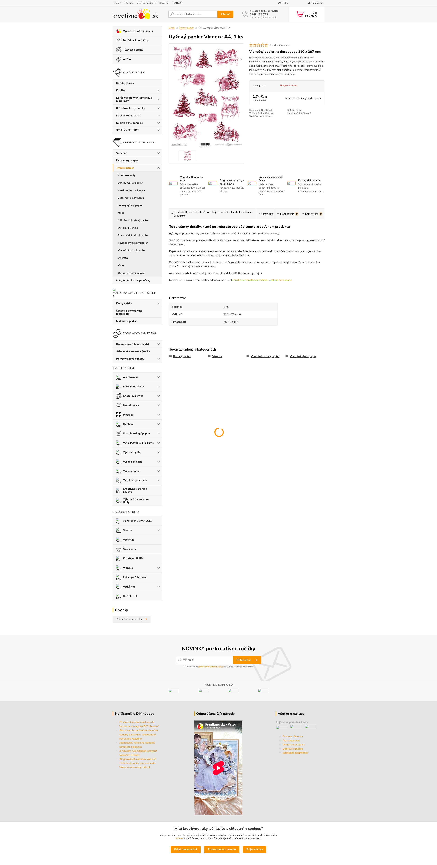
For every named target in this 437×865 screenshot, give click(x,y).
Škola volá (129, 549)
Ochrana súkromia (293, 736)
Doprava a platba (293, 748)
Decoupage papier (127, 160)
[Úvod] (139, 14)
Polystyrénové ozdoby (130, 358)
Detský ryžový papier (130, 182)
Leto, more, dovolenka (131, 197)
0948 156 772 (259, 14)
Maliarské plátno (126, 321)
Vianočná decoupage (303, 356)
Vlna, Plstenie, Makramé (138, 443)
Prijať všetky (254, 849)
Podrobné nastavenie (222, 849)
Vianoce (128, 568)
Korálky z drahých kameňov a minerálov (134, 99)
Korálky (121, 90)
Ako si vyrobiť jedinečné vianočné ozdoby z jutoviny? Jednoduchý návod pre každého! (138, 734)
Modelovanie (131, 405)
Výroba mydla (131, 452)
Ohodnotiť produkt (280, 45)
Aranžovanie (130, 377)
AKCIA (127, 59)
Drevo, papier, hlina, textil (132, 344)
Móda (121, 212)
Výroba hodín (131, 471)
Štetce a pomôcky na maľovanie (129, 312)
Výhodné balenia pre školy (136, 501)
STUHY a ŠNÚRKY (127, 130)
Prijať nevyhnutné (185, 849)
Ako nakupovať (291, 740)
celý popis (290, 74)
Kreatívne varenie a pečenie (135, 490)
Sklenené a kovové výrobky (133, 351)
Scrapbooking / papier (136, 433)
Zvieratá (123, 258)
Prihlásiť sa (244, 660)
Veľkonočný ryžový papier (133, 243)
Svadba (127, 530)
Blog (116, 3)
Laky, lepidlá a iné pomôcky (133, 280)
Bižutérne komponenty (130, 108)
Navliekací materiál (128, 115)
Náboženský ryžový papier (133, 220)
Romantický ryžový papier (133, 235)
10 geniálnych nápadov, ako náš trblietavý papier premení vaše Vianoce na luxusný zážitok (137, 763)
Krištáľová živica (133, 396)
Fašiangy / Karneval (135, 577)
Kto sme (129, 3)
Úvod (171, 28)
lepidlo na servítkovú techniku (250, 280)
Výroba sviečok (132, 461)
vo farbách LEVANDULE (137, 521)
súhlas (179, 838)
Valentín (128, 539)
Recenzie (163, 3)
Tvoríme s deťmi (133, 50)
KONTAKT (177, 3)
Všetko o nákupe (145, 3)
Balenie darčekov (133, 386)
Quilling (128, 424)
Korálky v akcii (125, 83)
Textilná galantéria (135, 480)
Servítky (121, 153)
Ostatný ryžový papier (131, 273)
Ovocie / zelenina (128, 227)
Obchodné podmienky (295, 753)
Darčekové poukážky (135, 40)
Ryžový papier (125, 168)
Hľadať (225, 14)
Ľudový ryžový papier (130, 205)
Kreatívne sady (126, 175)
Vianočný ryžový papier (131, 250)
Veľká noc (129, 586)
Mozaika (128, 414)
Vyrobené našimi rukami (138, 31)
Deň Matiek (130, 596)
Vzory (121, 265)
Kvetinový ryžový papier (132, 190)
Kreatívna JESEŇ (133, 558)
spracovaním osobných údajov (211, 667)
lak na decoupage (281, 280)
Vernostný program (294, 744)
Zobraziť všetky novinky (129, 619)
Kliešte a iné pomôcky (129, 123)
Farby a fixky (124, 303)
